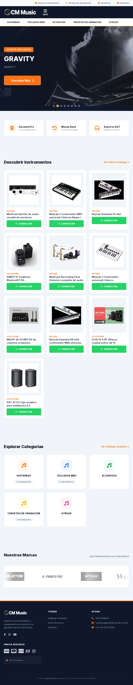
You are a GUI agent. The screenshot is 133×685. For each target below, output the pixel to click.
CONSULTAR (25, 223)
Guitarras (13, 22)
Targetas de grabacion (87, 22)
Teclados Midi (36, 22)
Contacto (124, 3)
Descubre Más (20, 80)
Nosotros (105, 3)
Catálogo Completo (57, 618)
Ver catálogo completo (114, 446)
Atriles (113, 22)
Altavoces (58, 22)
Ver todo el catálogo (115, 162)
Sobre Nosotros (56, 623)
